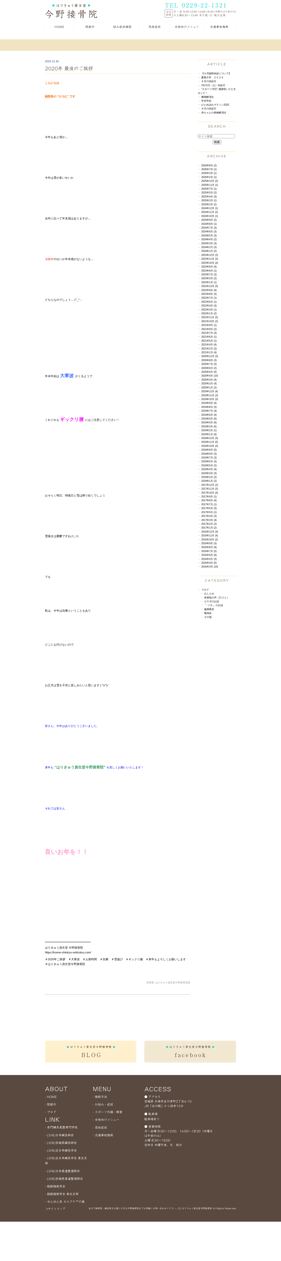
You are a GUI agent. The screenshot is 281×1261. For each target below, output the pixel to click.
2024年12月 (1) (209, 208)
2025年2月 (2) (209, 204)
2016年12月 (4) (209, 531)
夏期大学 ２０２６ (212, 77)
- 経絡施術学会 (55, 1186)
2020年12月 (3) (209, 356)
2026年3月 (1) (209, 173)
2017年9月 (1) (209, 496)
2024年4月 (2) (209, 239)
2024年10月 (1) (209, 216)
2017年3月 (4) (209, 520)
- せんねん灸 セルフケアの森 (65, 1201)
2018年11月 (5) (209, 442)
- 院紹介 (50, 1104)
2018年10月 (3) (209, 446)
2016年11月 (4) (209, 535)
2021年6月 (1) (209, 336)
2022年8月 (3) (209, 294)
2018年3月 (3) (209, 473)
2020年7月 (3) (209, 364)
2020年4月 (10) (209, 375)
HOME (59, 26)
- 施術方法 (100, 1096)
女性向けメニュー (187, 26)
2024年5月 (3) (209, 235)
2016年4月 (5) (209, 562)
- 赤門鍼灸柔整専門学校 (61, 1127)
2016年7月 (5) (209, 551)
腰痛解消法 (207, 96)
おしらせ (209, 593)
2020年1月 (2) (209, 387)
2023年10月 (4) (209, 262)
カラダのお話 (211, 601)
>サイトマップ (55, 1208)
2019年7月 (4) (209, 410)
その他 (208, 617)
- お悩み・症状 (103, 1104)
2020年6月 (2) (209, 368)
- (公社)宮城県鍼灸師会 (61, 1142)
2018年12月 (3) (209, 438)
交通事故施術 (219, 26)
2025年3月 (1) (209, 200)
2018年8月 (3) (209, 453)
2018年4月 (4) (209, 469)
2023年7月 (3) (209, 274)
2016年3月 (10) (209, 566)
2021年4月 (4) (209, 344)
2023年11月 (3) (209, 258)
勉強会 (208, 613)
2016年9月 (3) (209, 543)
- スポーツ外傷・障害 (107, 1112)
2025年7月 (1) (209, 188)
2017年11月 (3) (209, 488)
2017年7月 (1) (209, 504)
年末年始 (206, 100)
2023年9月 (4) (209, 266)
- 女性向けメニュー (106, 1119)
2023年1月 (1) (209, 282)
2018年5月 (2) (209, 465)
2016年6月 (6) (209, 555)
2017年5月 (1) (209, 512)
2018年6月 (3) (209, 461)
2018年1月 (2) (209, 480)
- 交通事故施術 (103, 1135)
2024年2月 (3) (209, 247)
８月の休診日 (208, 81)
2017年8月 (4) (209, 500)
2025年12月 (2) (209, 180)
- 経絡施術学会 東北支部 (62, 1194)
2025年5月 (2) (209, 192)
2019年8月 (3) (209, 407)
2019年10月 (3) (209, 399)
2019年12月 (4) (209, 391)
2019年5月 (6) (209, 418)
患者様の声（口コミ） (216, 597)
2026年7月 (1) (209, 169)
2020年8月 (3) (209, 360)
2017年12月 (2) (209, 484)
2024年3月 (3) (209, 243)
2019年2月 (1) (209, 430)
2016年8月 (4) (209, 547)
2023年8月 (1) (209, 270)
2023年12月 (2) (209, 255)
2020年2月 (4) (209, 383)
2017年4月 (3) (209, 516)
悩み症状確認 (122, 26)
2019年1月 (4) (209, 434)
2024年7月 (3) (209, 227)
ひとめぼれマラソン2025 (215, 104)
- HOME (51, 1096)
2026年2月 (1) (209, 177)
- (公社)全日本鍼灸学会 (61, 1150)
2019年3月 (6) (209, 426)
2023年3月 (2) (209, 278)
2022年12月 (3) (209, 286)
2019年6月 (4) (209, 414)
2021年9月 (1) (209, 325)
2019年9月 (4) (209, 403)
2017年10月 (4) (209, 492)
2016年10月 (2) (209, 539)
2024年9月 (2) (209, 219)
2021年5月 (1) (209, 340)
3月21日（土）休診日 (213, 85)
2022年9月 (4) (209, 290)
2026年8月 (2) (209, 165)
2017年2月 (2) (209, 523)
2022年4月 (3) (209, 305)
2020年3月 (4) (209, 379)
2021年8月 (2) (209, 329)
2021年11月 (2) (209, 317)
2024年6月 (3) (209, 231)
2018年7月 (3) (209, 457)
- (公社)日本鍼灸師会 (59, 1135)
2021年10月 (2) (209, 321)
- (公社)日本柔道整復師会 (62, 1171)
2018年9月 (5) (209, 449)
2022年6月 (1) (209, 301)
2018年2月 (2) (209, 477)
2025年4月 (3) (209, 196)
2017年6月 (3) (209, 508)
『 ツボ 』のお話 (213, 605)
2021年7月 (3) (209, 332)
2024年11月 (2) (209, 212)
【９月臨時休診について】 (216, 73)
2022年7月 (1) (209, 297)
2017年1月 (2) (209, 527)
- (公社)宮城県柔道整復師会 (64, 1178)
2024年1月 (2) (209, 251)
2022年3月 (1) (209, 309)
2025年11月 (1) (209, 184)
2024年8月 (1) (209, 223)
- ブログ (50, 1112)
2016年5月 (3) (209, 559)
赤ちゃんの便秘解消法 (213, 112)
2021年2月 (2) (209, 348)
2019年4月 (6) (209, 422)
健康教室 (209, 609)
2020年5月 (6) (209, 371)
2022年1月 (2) (209, 313)
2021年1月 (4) (209, 352)
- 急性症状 (100, 1127)
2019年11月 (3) (209, 395)
